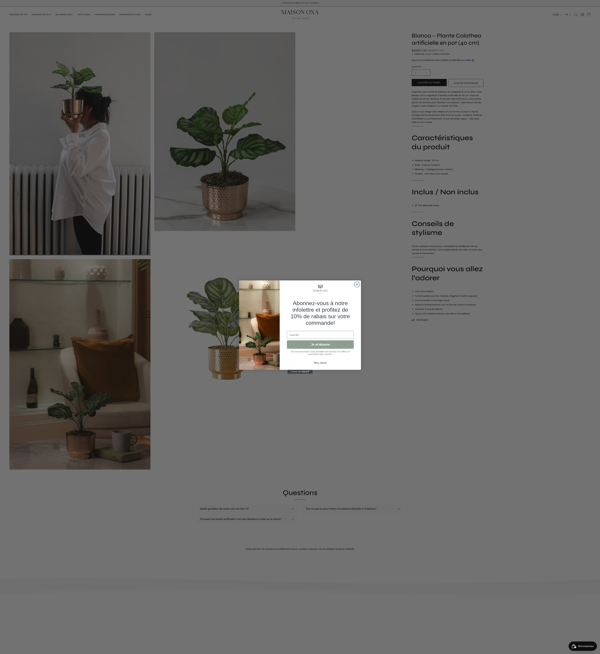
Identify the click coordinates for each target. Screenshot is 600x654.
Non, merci (320, 363)
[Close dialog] (357, 284)
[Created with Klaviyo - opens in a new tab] (300, 372)
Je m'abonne (320, 344)
